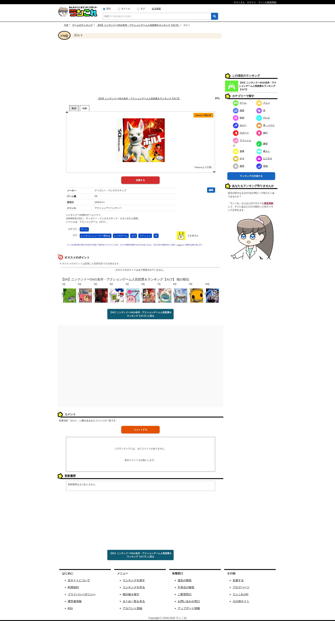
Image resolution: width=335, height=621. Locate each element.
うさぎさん (193, 235)
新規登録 (268, 203)
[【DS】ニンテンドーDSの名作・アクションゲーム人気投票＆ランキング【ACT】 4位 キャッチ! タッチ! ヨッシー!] (117, 295)
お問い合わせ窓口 (189, 601)
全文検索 (156, 8)
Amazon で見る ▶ (203, 115)
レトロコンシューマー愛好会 (95, 235)
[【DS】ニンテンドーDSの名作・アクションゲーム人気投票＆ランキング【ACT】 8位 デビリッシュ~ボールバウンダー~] (180, 295)
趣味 (265, 143)
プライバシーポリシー (82, 594)
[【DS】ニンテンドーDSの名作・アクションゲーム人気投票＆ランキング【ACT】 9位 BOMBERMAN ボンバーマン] (196, 295)
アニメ (266, 103)
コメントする (140, 429)
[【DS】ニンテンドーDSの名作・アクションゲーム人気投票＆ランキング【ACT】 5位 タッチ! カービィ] (132, 295)
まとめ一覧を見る (134, 601)
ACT (133, 235)
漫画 (242, 110)
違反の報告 (185, 580)
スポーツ (244, 132)
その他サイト (241, 601)
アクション (145, 235)
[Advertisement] (140, 67)
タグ (142, 8)
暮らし (266, 151)
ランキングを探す (134, 580)
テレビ (266, 117)
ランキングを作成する (251, 176)
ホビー (243, 125)
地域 (265, 166)
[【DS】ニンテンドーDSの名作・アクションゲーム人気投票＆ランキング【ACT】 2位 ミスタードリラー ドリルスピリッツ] (85, 295)
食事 (242, 151)
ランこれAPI (240, 594)
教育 (242, 166)
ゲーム (84, 229)
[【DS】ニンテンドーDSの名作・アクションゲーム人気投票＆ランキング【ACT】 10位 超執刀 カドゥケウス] (212, 295)
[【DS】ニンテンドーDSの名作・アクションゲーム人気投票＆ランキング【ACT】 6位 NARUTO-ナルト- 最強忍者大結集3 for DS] (148, 295)
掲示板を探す (131, 594)
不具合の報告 (186, 587)
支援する (238, 580)
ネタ (242, 158)
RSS (70, 608)
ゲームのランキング (82, 25)
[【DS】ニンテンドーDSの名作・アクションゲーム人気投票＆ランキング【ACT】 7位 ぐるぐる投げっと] (164, 295)
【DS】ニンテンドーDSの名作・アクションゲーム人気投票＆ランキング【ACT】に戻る (140, 314)
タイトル (125, 8)
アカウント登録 (132, 608)
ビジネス (267, 158)
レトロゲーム (121, 235)
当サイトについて (79, 580)
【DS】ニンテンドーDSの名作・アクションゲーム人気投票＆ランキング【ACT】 (138, 25)
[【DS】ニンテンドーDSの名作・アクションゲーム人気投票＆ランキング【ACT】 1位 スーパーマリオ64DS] (69, 295)
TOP (66, 25)
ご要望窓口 (185, 594)
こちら (179, 245)
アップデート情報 (189, 608)
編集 (211, 190)
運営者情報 (75, 601)
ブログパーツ (241, 587)
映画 (242, 117)
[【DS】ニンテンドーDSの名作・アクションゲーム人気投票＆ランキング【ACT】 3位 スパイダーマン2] (101, 295)
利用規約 (73, 587)
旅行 (265, 132)
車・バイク (268, 125)
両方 (108, 8)
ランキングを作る (134, 587)
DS (156, 235)
